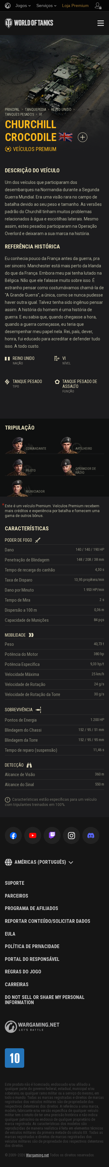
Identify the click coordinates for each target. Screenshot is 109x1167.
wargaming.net (32, 1027)
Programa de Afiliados (31, 908)
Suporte (14, 883)
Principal (12, 109)
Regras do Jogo (23, 972)
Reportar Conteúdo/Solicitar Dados (47, 921)
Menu (100, 23)
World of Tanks (29, 23)
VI (40, 114)
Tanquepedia (35, 109)
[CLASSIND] (14, 1058)
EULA (10, 934)
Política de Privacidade (32, 946)
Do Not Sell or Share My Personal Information (44, 1000)
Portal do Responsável (32, 959)
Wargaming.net (37, 1155)
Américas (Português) (40, 862)
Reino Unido (61, 109)
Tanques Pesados (19, 114)
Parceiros (16, 896)
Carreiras (16, 984)
